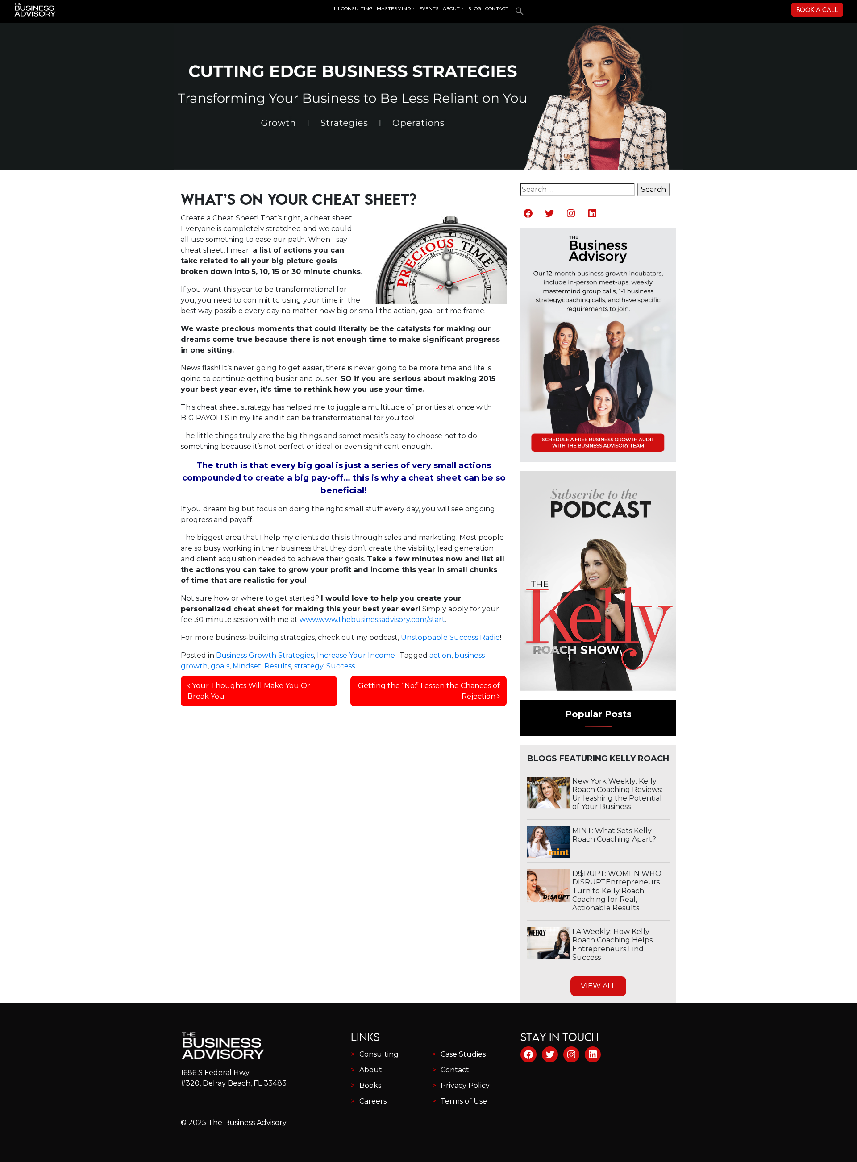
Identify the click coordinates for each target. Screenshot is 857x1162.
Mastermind (394, 9)
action (440, 655)
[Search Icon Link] (517, 8)
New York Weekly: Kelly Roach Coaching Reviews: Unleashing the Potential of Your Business (617, 794)
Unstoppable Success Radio (450, 637)
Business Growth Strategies (265, 655)
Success (340, 666)
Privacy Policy (465, 1085)
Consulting (379, 1054)
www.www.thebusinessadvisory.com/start (372, 619)
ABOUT (451, 9)
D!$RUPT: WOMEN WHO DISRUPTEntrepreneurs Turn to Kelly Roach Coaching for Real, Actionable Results (616, 890)
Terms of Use (464, 1101)
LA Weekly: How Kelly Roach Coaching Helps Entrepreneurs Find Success (612, 944)
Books (370, 1085)
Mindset (247, 666)
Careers (373, 1101)
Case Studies (463, 1054)
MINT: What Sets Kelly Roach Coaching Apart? (614, 834)
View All (598, 986)
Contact (455, 1070)
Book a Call (817, 9)
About (370, 1070)
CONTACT (496, 9)
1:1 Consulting (353, 9)
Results (277, 666)
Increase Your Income (356, 655)
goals (220, 666)
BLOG (474, 9)
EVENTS (429, 9)
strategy (308, 666)
